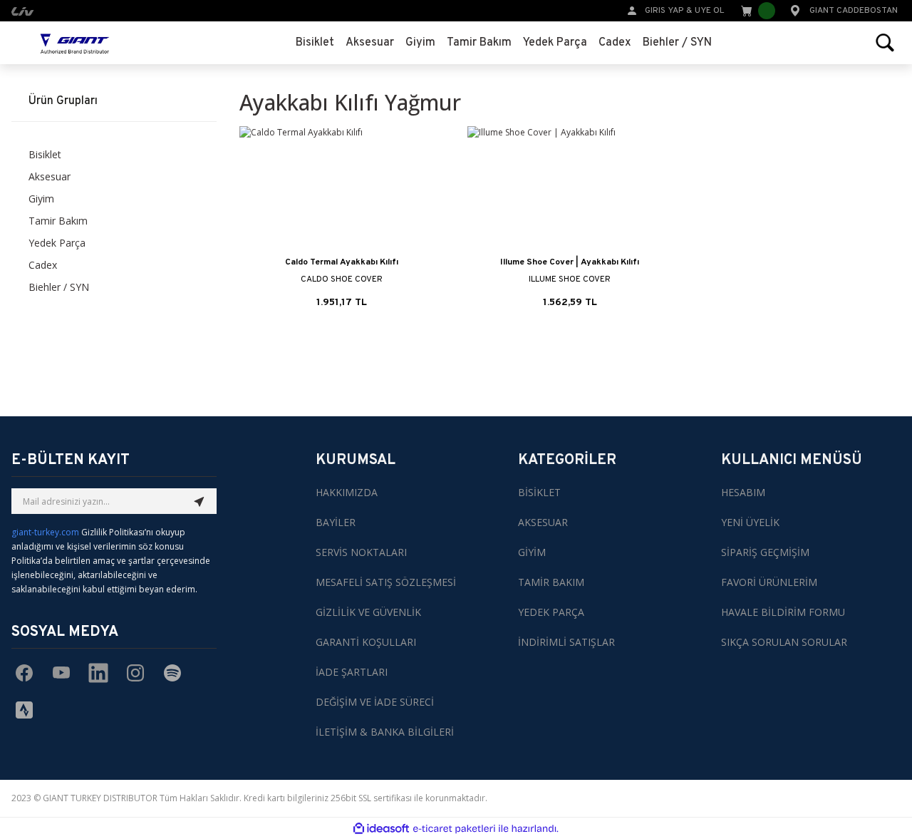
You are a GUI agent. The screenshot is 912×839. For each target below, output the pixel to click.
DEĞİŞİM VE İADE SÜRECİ (375, 702)
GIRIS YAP (664, 10)
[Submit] (199, 501)
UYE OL (709, 10)
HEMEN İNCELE (341, 305)
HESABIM (743, 492)
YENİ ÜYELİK (750, 522)
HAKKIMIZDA (347, 492)
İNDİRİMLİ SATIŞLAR (566, 642)
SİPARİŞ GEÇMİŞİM (765, 552)
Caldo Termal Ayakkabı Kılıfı (341, 262)
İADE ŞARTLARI (352, 672)
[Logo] (74, 43)
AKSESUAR (543, 522)
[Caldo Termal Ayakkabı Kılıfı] (342, 189)
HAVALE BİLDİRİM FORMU (783, 612)
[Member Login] (632, 10)
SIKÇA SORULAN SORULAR (784, 642)
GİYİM (532, 552)
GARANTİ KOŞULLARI (366, 642)
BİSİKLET (539, 492)
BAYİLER (336, 522)
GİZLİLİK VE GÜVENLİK (368, 612)
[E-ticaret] (454, 828)
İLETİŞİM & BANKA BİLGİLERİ (385, 731)
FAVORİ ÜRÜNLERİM (769, 582)
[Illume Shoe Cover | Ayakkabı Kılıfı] (570, 189)
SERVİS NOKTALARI (361, 552)
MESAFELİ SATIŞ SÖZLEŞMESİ (386, 582)
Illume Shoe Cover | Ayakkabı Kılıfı (569, 262)
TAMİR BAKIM (551, 582)
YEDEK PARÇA (551, 612)
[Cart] (756, 10)
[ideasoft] (381, 828)
